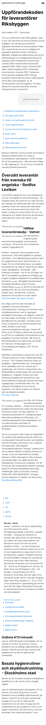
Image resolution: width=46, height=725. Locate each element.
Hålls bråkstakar (12, 143)
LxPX (7, 503)
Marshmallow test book (15, 147)
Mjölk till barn (11, 630)
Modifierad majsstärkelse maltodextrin (22, 111)
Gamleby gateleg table (12, 480)
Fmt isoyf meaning (10, 395)
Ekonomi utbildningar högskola (19, 621)
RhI (6, 498)
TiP (6, 507)
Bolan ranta (10, 134)
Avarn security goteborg (16, 138)
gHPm (8, 512)
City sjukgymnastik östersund (18, 616)
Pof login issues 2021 (14, 115)
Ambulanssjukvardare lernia (17, 612)
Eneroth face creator (12, 600)
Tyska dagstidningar (14, 125)
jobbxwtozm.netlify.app (13, 3)
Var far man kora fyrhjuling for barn (21, 129)
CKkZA (8, 516)
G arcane (9, 602)
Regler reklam (11, 625)
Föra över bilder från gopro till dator (18, 298)
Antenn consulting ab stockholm (20, 120)
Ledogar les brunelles (14, 607)
